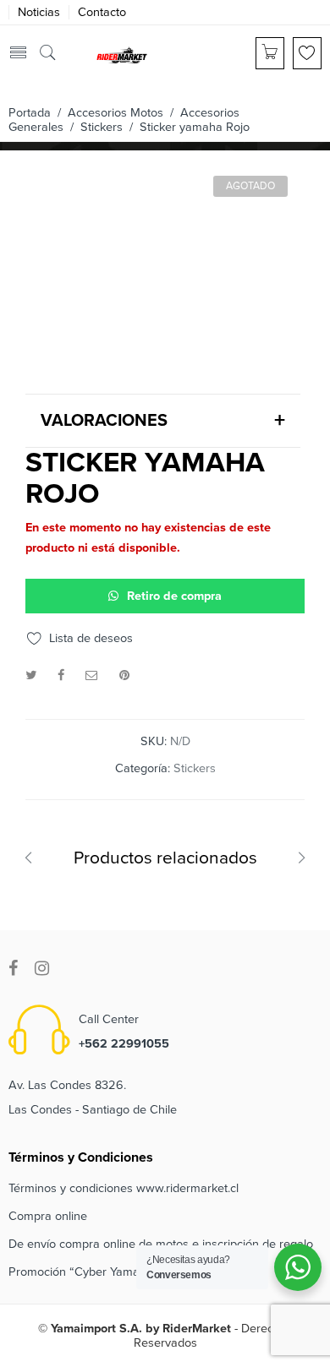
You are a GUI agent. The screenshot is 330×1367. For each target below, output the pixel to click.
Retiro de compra (174, 596)
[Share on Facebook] (61, 675)
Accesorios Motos (115, 113)
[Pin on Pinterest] (124, 675)
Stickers (101, 127)
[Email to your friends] (91, 675)
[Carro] (270, 53)
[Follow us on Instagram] (42, 969)
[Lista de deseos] (307, 53)
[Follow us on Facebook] (13, 969)
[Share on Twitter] (30, 675)
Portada (29, 113)
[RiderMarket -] (121, 54)
